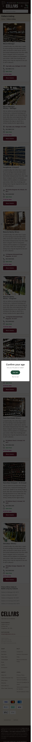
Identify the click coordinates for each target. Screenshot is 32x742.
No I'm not (15, 377)
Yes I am (15, 372)
